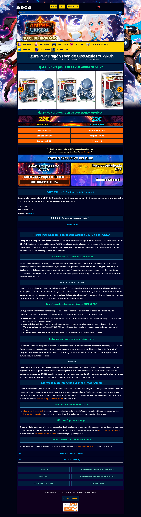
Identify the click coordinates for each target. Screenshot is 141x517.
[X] (22, 7)
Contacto (44, 469)
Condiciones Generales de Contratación (97, 476)
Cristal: (44, 130)
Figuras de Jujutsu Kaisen (45, 433)
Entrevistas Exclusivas (83, 446)
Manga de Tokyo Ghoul (108, 430)
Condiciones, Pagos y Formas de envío (97, 469)
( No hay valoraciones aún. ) (75, 218)
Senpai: (97, 135)
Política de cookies (97, 483)
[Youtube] (25, 7)
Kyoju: (97, 141)
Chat (62, 6)
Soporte (72, 6)
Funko (31, 213)
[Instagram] (29, 7)
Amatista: (97, 130)
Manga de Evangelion (32, 414)
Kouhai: (44, 135)
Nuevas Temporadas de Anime (50, 398)
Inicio (54, 6)
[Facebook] (18, 7)
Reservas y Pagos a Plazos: (44, 176)
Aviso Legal (43, 476)
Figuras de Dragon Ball (33, 411)
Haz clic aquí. (85, 152)
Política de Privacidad (43, 483)
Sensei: (44, 141)
